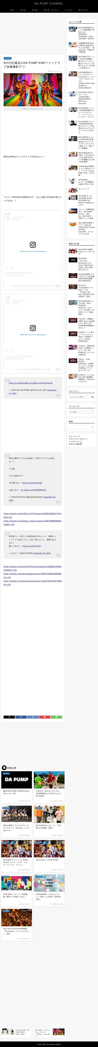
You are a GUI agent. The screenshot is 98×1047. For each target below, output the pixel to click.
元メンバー (83, 10)
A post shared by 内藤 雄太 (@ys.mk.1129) (32, 369)
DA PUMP (8, 58)
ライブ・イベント (51, 10)
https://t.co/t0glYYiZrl (32, 546)
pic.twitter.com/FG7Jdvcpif (41, 383)
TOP (12, 10)
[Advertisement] (33, 34)
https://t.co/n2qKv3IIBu (19, 383)
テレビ (23, 10)
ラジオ (35, 10)
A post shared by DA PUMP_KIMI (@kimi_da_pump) (32, 286)
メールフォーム (75, 441)
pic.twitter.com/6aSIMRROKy (33, 490)
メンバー (69, 10)
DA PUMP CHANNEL (49, 3)
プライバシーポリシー (78, 439)
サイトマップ (74, 436)
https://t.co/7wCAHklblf (32, 483)
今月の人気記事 (75, 444)
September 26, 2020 (42, 553)
